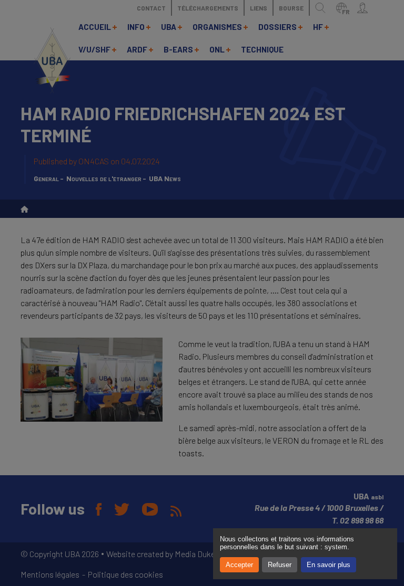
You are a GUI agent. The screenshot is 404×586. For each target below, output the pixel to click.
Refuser (279, 565)
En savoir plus (328, 565)
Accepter (239, 565)
